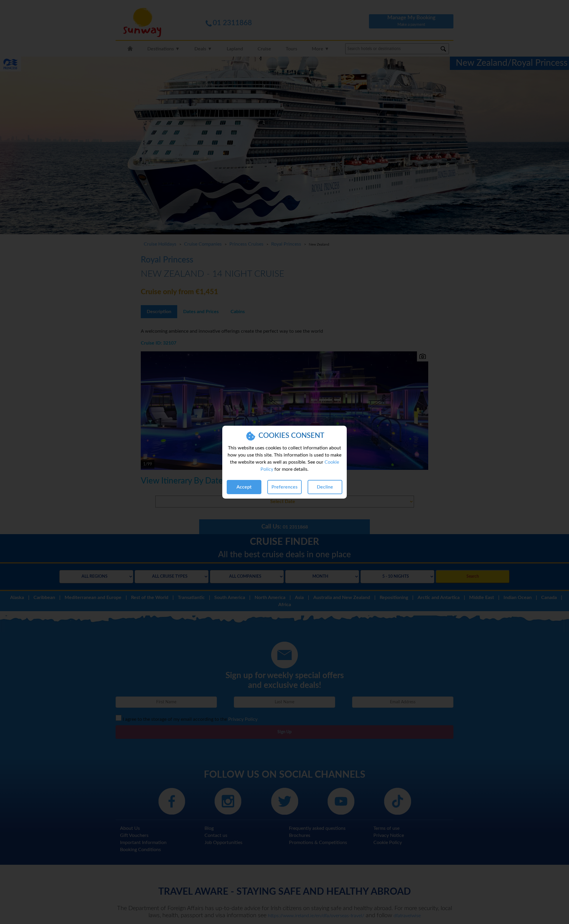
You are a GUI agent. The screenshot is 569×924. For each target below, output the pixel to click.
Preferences (284, 487)
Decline (325, 487)
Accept (244, 487)
